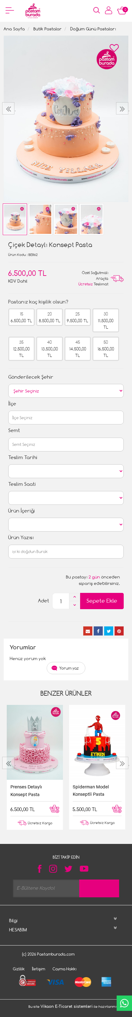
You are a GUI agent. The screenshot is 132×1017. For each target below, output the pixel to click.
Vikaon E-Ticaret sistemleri (67, 1006)
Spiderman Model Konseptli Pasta (91, 790)
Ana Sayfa (14, 28)
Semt (14, 430)
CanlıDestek (124, 1003)
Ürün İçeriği (21, 511)
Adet (43, 601)
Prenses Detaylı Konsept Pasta (26, 790)
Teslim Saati (22, 484)
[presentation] (9, 108)
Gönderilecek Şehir (30, 377)
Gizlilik (19, 968)
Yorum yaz (69, 668)
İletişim (38, 968)
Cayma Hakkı (64, 968)
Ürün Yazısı (21, 537)
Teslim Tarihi (22, 457)
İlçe (12, 404)
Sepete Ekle (102, 600)
